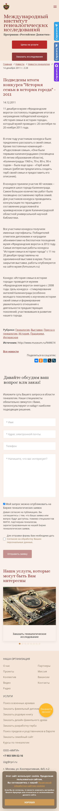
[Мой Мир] (45, 360)
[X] (49, 360)
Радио (7, 688)
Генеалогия (22, 330)
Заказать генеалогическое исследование (29, 635)
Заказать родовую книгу (18, 714)
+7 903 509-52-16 (13, 755)
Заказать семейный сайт (18, 737)
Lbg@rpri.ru (10, 762)
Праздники (37, 333)
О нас (6, 666)
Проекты (8, 671)
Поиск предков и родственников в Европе (29, 731)
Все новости (11, 351)
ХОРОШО (29, 802)
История (24, 333)
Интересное (10, 337)
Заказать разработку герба (20, 725)
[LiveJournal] (54, 360)
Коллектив (9, 677)
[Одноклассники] (41, 360)
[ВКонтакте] (36, 360)
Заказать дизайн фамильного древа (25, 720)
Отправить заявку (17, 553)
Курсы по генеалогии (16, 742)
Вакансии (43, 677)
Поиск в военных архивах (19, 703)
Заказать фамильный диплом (21, 708)
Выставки (36, 330)
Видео (7, 682)
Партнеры (44, 666)
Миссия (42, 671)
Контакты (44, 682)
